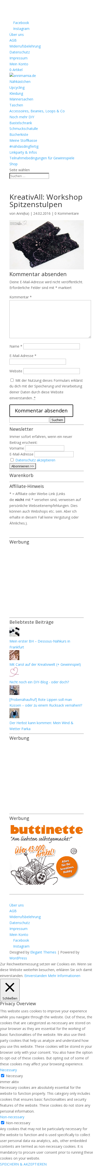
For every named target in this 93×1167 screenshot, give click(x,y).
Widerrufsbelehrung (25, 46)
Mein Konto (18, 64)
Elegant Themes (43, 952)
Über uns (16, 34)
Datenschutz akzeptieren (35, 460)
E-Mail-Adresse (22, 355)
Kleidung (16, 93)
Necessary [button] (8, 1070)
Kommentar (20, 297)
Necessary (14, 1075)
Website (15, 371)
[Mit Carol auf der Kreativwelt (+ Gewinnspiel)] (14, 658)
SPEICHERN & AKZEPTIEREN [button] (23, 1164)
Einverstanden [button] (35, 975)
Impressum (18, 58)
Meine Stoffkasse (23, 140)
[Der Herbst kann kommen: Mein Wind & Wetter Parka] (14, 716)
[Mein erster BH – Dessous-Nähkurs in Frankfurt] (14, 635)
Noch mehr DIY (21, 117)
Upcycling (17, 87)
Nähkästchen (20, 81)
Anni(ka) (22, 213)
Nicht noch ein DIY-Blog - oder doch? (39, 682)
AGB (13, 40)
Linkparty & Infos (23, 152)
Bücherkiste (18, 134)
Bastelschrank (20, 122)
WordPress (18, 958)
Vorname (16, 448)
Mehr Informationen (64, 975)
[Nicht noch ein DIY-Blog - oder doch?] (14, 676)
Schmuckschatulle (23, 128)
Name (15, 346)
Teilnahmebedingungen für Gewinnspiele (41, 158)
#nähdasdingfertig (23, 146)
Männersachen (21, 99)
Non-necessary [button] (12, 1117)
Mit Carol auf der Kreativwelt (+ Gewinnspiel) (45, 664)
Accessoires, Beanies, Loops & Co (37, 111)
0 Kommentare (67, 213)
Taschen (16, 105)
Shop (13, 164)
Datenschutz (19, 52)
